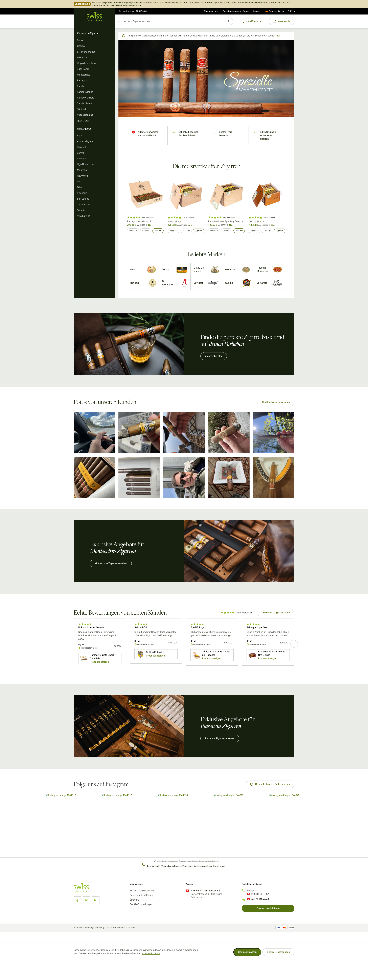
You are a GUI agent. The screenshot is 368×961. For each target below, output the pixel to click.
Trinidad (81, 109)
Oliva (79, 187)
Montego (82, 170)
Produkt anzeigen (99, 661)
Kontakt (256, 11)
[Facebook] (77, 900)
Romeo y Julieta (85, 97)
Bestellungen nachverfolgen (236, 11)
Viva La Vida (83, 215)
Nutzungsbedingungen (142, 890)
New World (83, 175)
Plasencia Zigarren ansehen (219, 738)
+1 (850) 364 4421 (260, 894)
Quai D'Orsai (83, 120)
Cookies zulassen (247, 952)
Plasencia (82, 193)
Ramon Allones (85, 91)
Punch (80, 86)
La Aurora (82, 158)
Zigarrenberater (211, 11)
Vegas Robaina (85, 114)
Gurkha (81, 152)
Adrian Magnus (85, 141)
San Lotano (83, 198)
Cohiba (81, 46)
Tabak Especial (85, 204)
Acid (79, 135)
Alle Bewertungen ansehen (276, 612)
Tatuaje (81, 210)
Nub (79, 181)
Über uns (134, 899)
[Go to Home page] (94, 16)
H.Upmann (82, 57)
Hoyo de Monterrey (87, 63)
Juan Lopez (83, 68)
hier (278, 35)
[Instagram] (86, 900)
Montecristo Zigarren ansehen (111, 563)
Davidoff (81, 147)
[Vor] (294, 644)
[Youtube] (95, 900)
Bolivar (80, 40)
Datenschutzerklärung (141, 895)
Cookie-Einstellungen (278, 952)
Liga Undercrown (86, 164)
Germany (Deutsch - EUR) (280, 11)
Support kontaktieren (268, 908)
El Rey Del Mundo (86, 51)
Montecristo (83, 74)
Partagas (82, 80)
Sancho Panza (84, 103)
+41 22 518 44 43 (260, 899)
